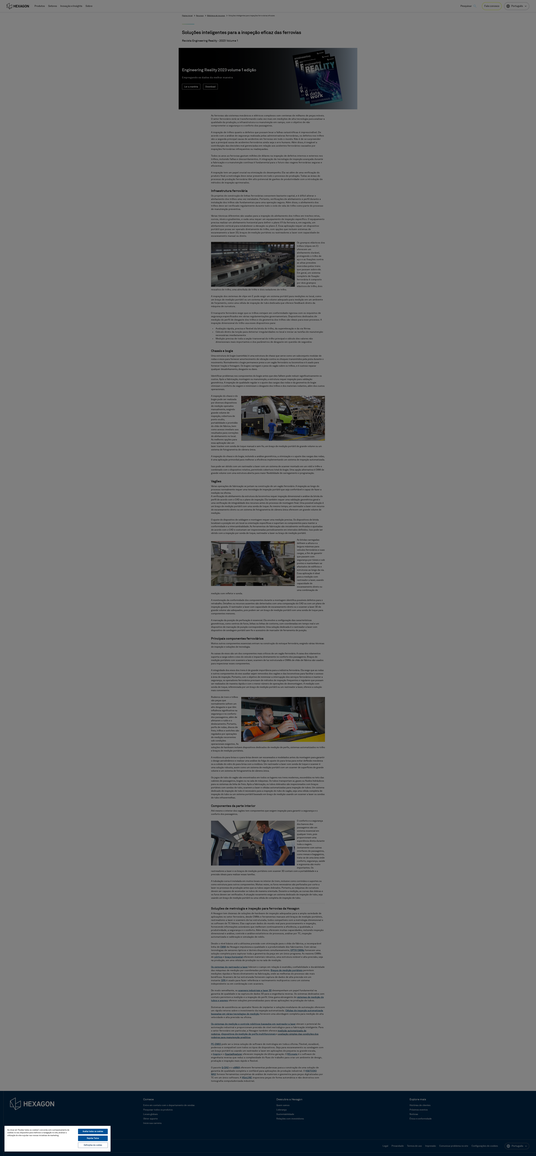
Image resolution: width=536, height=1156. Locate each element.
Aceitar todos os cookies (93, 1131)
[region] (57, 1139)
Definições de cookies (93, 1145)
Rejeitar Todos (93, 1138)
